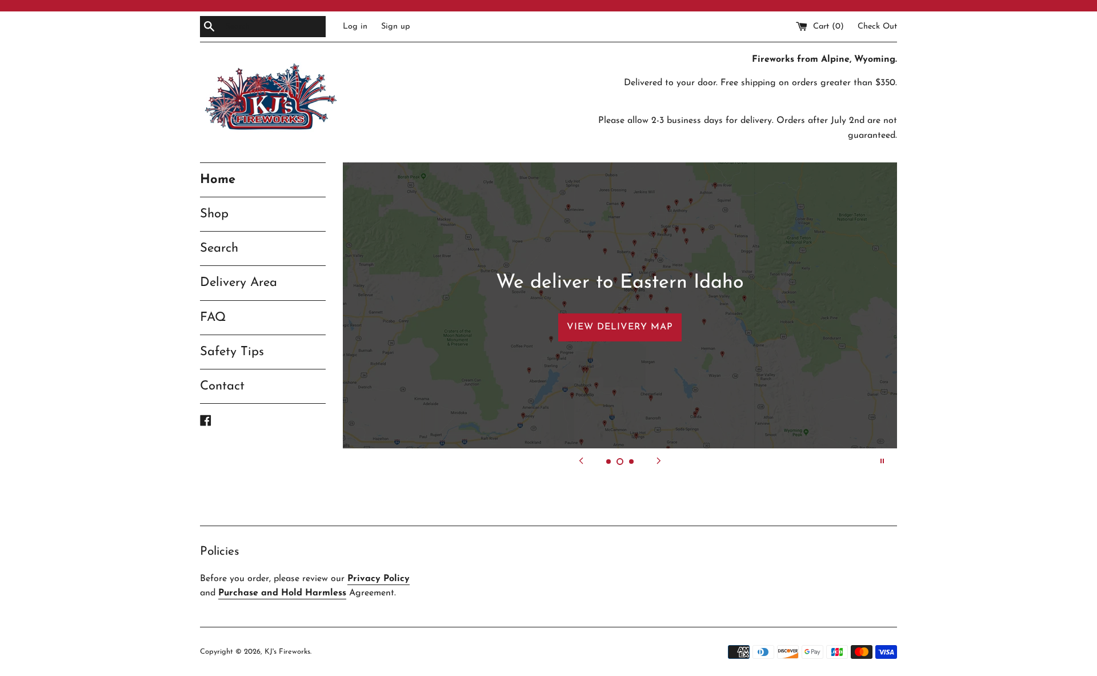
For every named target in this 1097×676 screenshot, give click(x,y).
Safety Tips (232, 352)
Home (217, 179)
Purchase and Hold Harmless (282, 593)
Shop (214, 214)
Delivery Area (238, 282)
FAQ (213, 317)
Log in (355, 26)
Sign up (395, 26)
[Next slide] (658, 461)
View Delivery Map (620, 327)
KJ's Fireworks (287, 651)
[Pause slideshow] (882, 461)
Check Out (877, 26)
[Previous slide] (581, 461)
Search (219, 248)
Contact (222, 386)
